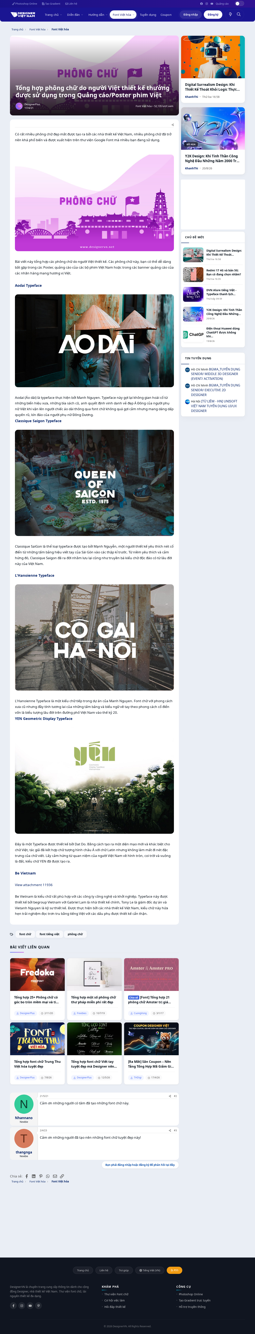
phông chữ (75, 934)
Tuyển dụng (148, 15)
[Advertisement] (213, 204)
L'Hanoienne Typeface (34, 575)
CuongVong (140, 1013)
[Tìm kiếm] (239, 14)
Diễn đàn (73, 15)
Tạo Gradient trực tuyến (195, 1300)
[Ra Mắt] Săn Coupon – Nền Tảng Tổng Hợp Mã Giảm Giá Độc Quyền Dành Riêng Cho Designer (150, 1064)
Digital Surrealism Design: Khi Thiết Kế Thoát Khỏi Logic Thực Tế (211, 87)
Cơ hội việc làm (114, 1300)
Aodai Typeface (28, 285)
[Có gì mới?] (230, 14)
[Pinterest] (38, 1305)
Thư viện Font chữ (116, 1294)
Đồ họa (191, 144)
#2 (175, 1096)
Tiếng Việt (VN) (151, 1270)
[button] (61, 15)
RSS (175, 1270)
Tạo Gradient (52, 3)
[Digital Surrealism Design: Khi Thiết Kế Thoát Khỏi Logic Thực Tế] (213, 57)
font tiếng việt (49, 934)
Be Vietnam (25, 873)
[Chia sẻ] (172, 125)
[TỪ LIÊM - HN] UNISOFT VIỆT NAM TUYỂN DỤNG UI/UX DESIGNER (214, 406)
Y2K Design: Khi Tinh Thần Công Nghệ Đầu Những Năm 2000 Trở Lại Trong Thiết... (212, 158)
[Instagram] (21, 1305)
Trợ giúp (124, 1270)
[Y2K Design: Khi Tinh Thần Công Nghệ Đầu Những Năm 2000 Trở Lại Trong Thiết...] (213, 128)
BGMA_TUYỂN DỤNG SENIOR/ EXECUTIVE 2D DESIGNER (215, 390)
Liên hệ (72, 3)
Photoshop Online (26, 3)
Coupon (166, 15)
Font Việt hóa (122, 15)
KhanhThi (191, 97)
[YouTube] (30, 1305)
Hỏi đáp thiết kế (115, 1307)
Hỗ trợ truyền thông (192, 1307)
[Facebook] (13, 1305)
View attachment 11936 (34, 884)
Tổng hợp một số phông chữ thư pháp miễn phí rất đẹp (93, 999)
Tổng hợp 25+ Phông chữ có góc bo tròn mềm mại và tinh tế (37, 999)
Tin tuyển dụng (198, 358)
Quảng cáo (222, 3)
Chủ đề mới (194, 237)
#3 (175, 1130)
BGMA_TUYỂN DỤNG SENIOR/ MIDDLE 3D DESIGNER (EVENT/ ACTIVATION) (215, 374)
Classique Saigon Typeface (38, 420)
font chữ (25, 934)
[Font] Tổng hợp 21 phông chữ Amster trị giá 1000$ (149, 999)
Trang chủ (52, 15)
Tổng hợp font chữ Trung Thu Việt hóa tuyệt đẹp (37, 1064)
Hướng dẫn (96, 15)
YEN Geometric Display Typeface (44, 718)
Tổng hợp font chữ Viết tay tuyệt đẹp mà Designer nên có (92, 1064)
